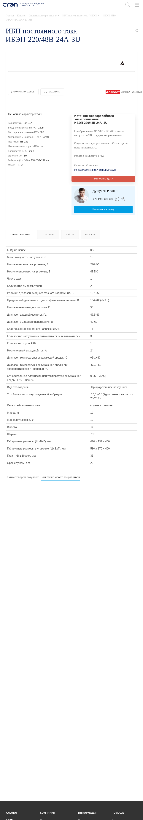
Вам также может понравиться (60, 477)
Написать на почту (103, 209)
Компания (47, 812)
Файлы (70, 234)
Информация (88, 812)
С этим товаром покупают (22, 477)
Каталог (12, 812)
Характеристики (20, 234)
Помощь (118, 812)
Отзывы (90, 234)
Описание (48, 234)
